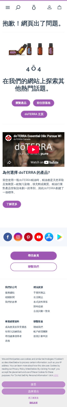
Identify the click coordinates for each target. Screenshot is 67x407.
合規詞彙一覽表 (42, 311)
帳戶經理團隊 (41, 331)
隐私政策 (34, 403)
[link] (49, 7)
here (55, 375)
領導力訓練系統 (13, 331)
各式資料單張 (41, 301)
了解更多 (11, 204)
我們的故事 (11, 301)
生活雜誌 (38, 297)
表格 (7, 340)
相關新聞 (10, 297)
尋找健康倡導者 (13, 336)
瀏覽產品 (20, 102)
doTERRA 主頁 (34, 114)
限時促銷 (38, 306)
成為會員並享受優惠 (15, 326)
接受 (33, 384)
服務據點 (10, 292)
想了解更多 (33, 398)
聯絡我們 (38, 326)
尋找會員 (33, 255)
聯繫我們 (33, 266)
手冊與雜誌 (39, 292)
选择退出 (33, 391)
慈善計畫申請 (41, 336)
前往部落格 (44, 102)
